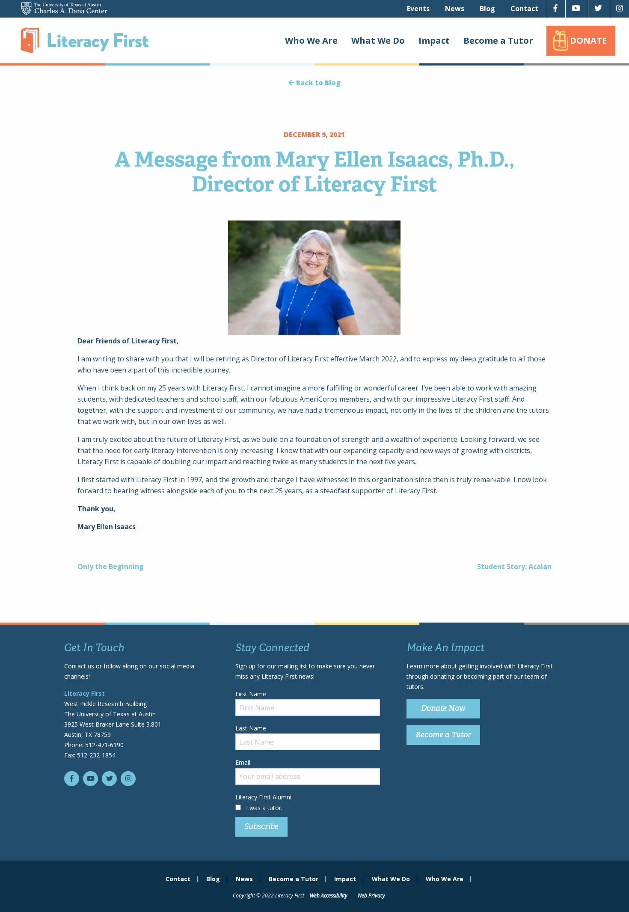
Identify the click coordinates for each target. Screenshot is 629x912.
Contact (524, 8)
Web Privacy (371, 895)
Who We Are (311, 40)
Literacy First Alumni (263, 797)
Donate (588, 40)
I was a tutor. (264, 808)
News (454, 8)
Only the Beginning (110, 566)
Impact (434, 40)
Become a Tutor (498, 40)
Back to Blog (317, 82)
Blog (487, 8)
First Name (250, 694)
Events (418, 8)
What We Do (378, 40)
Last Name (250, 728)
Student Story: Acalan (514, 566)
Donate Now (443, 708)
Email (242, 762)
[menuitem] (418, 8)
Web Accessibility (328, 895)
